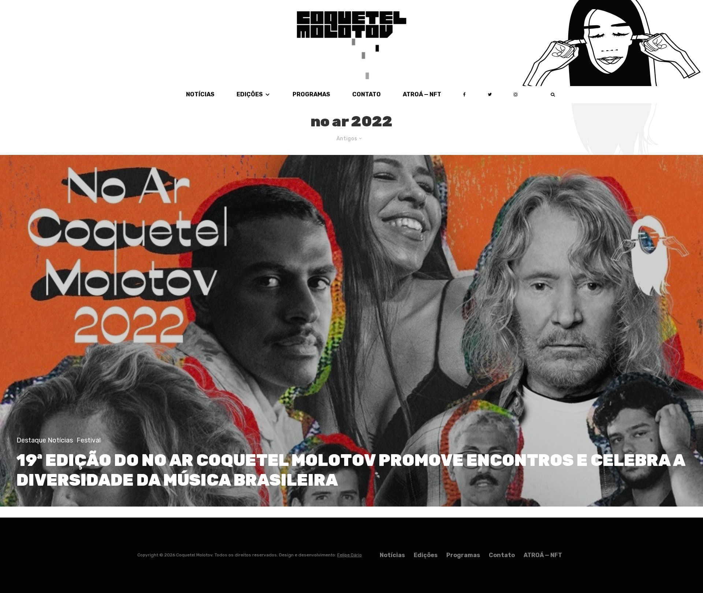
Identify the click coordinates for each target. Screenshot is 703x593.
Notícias (200, 94)
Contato (366, 94)
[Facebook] (464, 94)
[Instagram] (515, 94)
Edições (250, 94)
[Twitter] (490, 94)
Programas (311, 94)
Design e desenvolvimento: (320, 554)
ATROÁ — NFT (422, 94)
